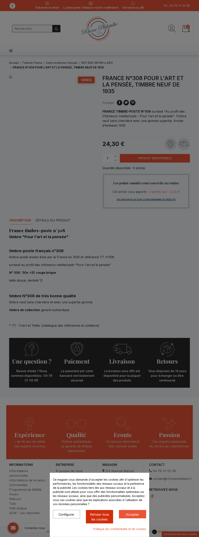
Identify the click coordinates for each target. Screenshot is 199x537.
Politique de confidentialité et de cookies (119, 529)
